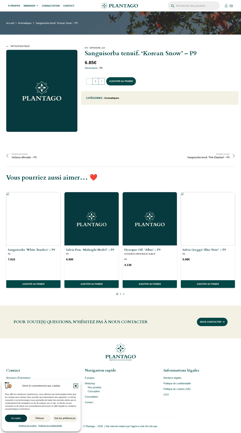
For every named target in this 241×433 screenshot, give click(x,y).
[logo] (119, 5)
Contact (89, 402)
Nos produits (94, 387)
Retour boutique (20, 46)
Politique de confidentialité (50, 426)
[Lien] (226, 6)
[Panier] (231, 6)
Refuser (40, 418)
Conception (94, 391)
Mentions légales (172, 377)
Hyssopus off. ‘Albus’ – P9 (142, 250)
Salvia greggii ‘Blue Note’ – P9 (204, 250)
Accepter (16, 418)
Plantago (90, 426)
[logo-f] (120, 352)
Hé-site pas (151, 426)
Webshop (90, 383)
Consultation (91, 396)
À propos (89, 377)
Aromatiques (25, 23)
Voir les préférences (65, 418)
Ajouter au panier (121, 81)
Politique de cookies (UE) (177, 389)
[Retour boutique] (8, 46)
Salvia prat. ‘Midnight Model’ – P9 (90, 250)
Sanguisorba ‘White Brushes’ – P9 (31, 250)
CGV (166, 394)
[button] (75, 385)
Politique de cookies (28, 426)
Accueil (10, 23)
